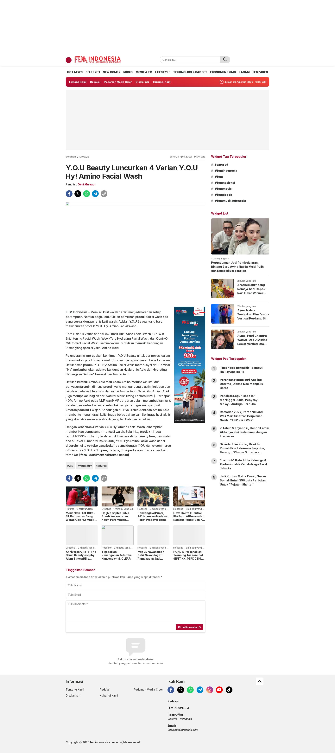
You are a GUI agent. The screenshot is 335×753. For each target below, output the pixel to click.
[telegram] (95, 193)
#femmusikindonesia (230, 201)
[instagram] (209, 689)
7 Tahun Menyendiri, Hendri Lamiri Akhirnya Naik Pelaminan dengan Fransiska (244, 432)
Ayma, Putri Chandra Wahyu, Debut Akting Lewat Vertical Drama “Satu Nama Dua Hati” (252, 342)
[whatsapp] (86, 193)
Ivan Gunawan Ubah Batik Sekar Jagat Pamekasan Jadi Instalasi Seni (150, 557)
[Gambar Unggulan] (135, 253)
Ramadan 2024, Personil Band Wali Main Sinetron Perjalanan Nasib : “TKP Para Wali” (241, 416)
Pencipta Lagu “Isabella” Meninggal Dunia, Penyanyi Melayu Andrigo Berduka (239, 400)
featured (101, 465)
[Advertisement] (167, 27)
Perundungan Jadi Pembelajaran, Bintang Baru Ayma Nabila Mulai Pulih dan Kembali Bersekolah (237, 267)
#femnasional (225, 182)
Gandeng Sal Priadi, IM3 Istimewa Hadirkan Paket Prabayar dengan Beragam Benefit (153, 518)
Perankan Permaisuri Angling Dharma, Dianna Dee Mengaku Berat (241, 384)
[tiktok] (229, 689)
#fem (219, 176)
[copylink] (104, 193)
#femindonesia (226, 170)
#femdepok (223, 194)
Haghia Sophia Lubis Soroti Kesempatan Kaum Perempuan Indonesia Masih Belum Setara (117, 519)
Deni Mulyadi (86, 184)
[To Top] (259, 681)
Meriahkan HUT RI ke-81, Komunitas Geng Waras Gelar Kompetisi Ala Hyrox (81, 518)
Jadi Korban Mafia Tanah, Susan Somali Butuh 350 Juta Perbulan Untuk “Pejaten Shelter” (243, 480)
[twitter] (77, 193)
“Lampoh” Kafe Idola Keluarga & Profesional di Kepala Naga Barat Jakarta (243, 464)
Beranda (71, 156)
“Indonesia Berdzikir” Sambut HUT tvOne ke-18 (241, 370)
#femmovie (223, 188)
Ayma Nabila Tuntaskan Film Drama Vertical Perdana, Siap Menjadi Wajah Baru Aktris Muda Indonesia (253, 320)
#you (70, 465)
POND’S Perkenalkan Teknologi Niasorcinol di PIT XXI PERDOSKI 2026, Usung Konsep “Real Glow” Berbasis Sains (188, 560)
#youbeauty (85, 465)
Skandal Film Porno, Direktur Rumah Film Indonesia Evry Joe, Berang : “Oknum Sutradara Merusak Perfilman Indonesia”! (242, 450)
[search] (225, 59)
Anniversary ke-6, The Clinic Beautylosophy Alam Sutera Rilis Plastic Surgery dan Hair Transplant (81, 558)
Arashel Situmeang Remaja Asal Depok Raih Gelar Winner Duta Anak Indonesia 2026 (252, 293)
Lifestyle (84, 156)
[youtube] (219, 689)
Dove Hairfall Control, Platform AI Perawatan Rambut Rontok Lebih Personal (188, 518)
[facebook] (69, 193)
